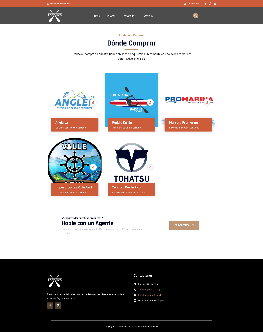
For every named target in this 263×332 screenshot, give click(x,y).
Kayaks (111, 15)
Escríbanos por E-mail (149, 294)
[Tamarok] (59, 15)
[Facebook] (206, 3)
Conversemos (182, 225)
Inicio (97, 15)
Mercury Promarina (183, 122)
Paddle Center (122, 122)
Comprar (149, 15)
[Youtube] (215, 3)
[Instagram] (210, 3)
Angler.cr (62, 122)
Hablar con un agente (60, 3)
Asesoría (129, 15)
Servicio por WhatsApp (150, 289)
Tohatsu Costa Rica (126, 187)
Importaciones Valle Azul (73, 187)
